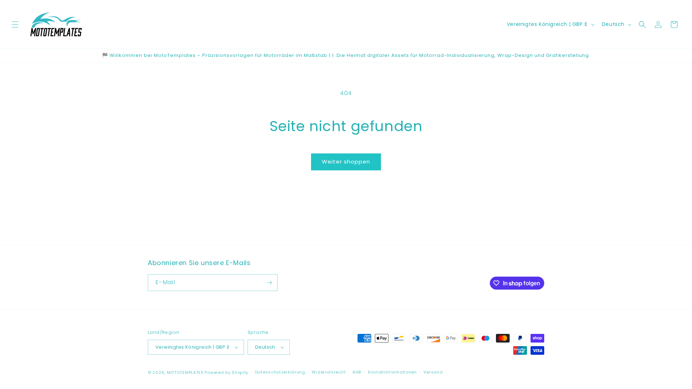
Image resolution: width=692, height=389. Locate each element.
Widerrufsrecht (329, 372)
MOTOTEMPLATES (185, 372)
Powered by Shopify (226, 372)
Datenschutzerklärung (280, 372)
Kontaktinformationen (392, 372)
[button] (15, 24)
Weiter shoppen (346, 161)
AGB (356, 372)
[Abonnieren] (269, 282)
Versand (433, 372)
